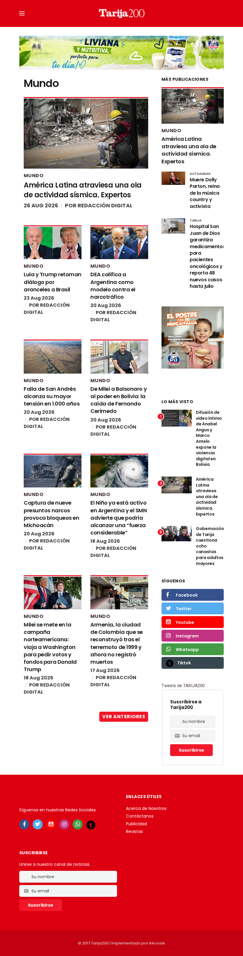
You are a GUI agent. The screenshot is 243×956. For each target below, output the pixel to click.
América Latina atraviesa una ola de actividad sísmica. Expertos (83, 190)
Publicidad (136, 824)
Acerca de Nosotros (146, 808)
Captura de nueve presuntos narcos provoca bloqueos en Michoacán (51, 514)
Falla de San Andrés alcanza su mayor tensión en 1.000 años (52, 396)
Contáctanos (140, 816)
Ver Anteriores (123, 716)
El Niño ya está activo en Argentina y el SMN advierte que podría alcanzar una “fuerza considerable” (118, 517)
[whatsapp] (78, 824)
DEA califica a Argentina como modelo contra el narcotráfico (112, 286)
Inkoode (157, 943)
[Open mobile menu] (22, 13)
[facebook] (24, 824)
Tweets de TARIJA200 (183, 685)
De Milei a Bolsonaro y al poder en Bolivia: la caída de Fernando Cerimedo (118, 400)
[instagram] (64, 824)
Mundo (33, 175)
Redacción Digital (105, 205)
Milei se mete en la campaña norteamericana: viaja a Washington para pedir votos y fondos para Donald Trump (50, 647)
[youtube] (51, 824)
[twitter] (38, 824)
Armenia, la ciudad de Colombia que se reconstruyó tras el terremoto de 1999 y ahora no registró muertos (116, 643)
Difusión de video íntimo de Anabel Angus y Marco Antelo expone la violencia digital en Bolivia (209, 438)
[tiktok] (91, 825)
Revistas (134, 831)
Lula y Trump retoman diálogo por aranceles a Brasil (52, 282)
